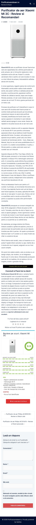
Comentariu (7, 448)
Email (5, 473)
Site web (6, 482)
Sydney (19, 522)
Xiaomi (20, 22)
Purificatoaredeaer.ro (10, 2)
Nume (5, 464)
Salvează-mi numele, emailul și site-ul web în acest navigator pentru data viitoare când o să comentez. (18, 495)
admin (5, 22)
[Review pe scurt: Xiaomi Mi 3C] (12, 346)
